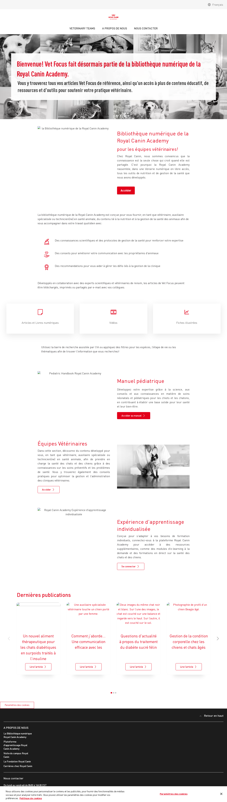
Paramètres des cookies (17, 705)
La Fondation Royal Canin (17, 761)
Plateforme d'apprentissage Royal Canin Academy (15, 745)
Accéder (126, 190)
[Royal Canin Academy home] (113, 17)
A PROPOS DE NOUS (16, 727)
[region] (113, 794)
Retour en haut (213, 715)
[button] (218, 639)
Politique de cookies (31, 798)
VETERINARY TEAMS (82, 28)
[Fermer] (221, 794)
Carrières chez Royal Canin (18, 765)
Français (217, 4)
